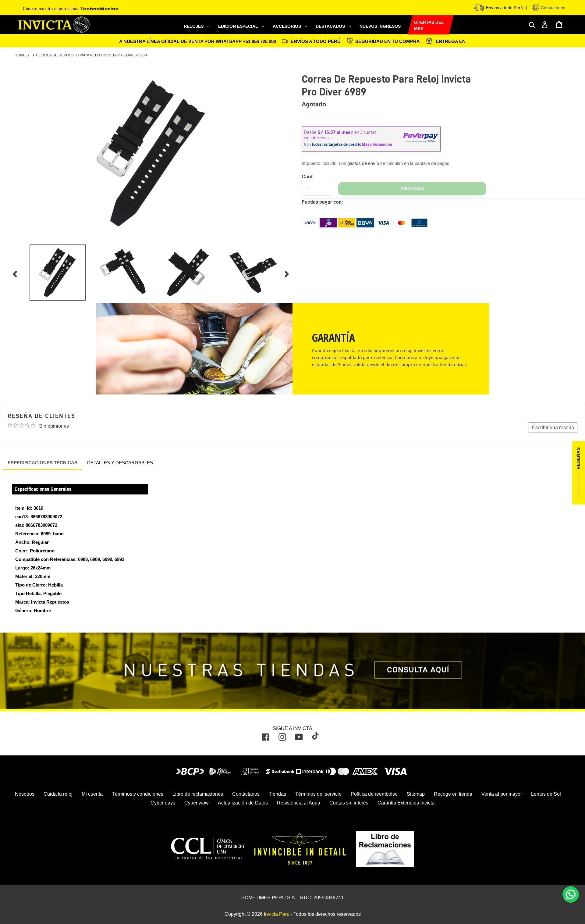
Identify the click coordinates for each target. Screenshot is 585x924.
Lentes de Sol (546, 794)
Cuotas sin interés (348, 802)
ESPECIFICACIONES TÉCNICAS (42, 462)
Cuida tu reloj (58, 794)
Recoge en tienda (453, 794)
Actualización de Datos (243, 802)
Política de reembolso (374, 794)
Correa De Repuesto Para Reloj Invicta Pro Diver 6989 (91, 55)
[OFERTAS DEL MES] (408, 25)
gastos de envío (363, 163)
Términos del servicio (318, 794)
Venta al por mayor (501, 794)
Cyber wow (196, 802)
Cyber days (163, 802)
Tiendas (277, 794)
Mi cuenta (92, 794)
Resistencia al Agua (298, 802)
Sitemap (416, 794)
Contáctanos (552, 7)
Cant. (308, 176)
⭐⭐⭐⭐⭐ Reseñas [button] (578, 473)
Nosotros (24, 794)
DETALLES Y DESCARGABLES (120, 462)
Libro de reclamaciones (197, 794)
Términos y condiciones (137, 794)
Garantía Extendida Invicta (406, 802)
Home (20, 55)
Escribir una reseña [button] (553, 427)
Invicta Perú (276, 914)
